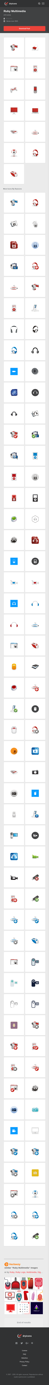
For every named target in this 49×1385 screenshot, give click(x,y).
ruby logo (20, 1272)
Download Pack (24, 28)
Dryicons (9, 18)
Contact (24, 1365)
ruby (12, 1272)
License (24, 1350)
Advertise (24, 1358)
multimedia (31, 1272)
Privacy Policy (24, 1362)
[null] (7, 1283)
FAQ (24, 1354)
